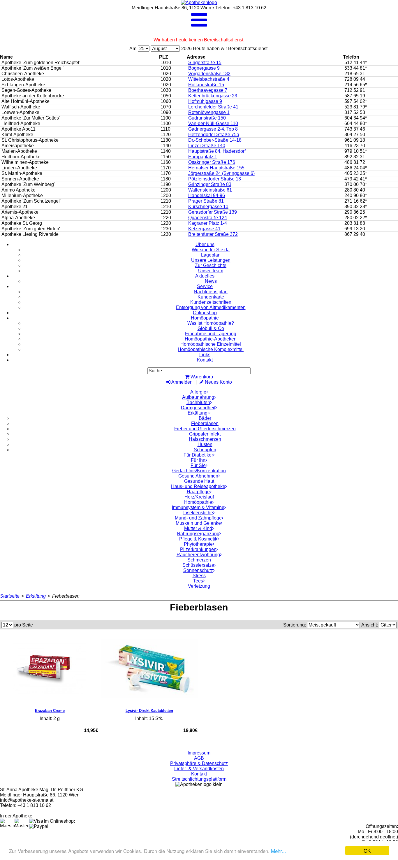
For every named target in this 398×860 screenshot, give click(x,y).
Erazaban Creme (50, 710)
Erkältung (36, 596)
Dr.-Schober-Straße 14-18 (215, 140)
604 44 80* (355, 123)
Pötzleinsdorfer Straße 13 (214, 178)
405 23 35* (355, 173)
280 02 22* (355, 217)
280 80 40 (354, 189)
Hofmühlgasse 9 (205, 101)
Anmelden (181, 382)
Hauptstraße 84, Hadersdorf (217, 151)
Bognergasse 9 (204, 68)
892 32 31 (354, 156)
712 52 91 (354, 90)
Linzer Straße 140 (206, 145)
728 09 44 (354, 79)
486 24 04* (355, 167)
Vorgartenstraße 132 (209, 73)
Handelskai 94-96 (206, 195)
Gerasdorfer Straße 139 (212, 212)
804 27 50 (354, 134)
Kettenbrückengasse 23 (212, 95)
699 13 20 (354, 228)
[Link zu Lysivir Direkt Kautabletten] (149, 668)
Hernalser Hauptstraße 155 (216, 167)
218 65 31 (354, 73)
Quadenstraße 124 (207, 217)
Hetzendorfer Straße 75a (213, 134)
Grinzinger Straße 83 (209, 184)
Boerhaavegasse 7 (207, 90)
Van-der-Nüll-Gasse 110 (213, 123)
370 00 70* (355, 184)
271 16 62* (355, 201)
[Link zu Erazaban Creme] (49, 668)
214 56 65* (355, 84)
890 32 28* (355, 206)
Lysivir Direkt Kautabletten (149, 710)
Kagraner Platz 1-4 (207, 223)
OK (367, 850)
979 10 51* (355, 151)
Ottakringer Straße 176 (211, 162)
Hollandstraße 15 (206, 84)
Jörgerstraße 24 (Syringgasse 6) (221, 173)
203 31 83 (354, 223)
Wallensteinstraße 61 (210, 189)
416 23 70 (354, 145)
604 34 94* (355, 117)
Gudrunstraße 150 (207, 117)
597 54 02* (355, 101)
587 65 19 (354, 95)
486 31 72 (354, 162)
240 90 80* (355, 195)
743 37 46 (354, 129)
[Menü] (199, 24)
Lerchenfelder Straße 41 (213, 106)
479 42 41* (355, 178)
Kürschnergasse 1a (208, 206)
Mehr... (278, 850)
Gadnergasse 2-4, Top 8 (213, 129)
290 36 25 (354, 212)
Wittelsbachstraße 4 (208, 79)
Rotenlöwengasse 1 (209, 112)
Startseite (10, 596)
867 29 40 (354, 234)
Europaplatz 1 (202, 156)
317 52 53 (354, 112)
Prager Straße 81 (206, 201)
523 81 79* (355, 106)
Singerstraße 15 (204, 62)
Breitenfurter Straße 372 (213, 234)
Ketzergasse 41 (204, 228)
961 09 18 (354, 140)
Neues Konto (218, 382)
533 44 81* (355, 68)
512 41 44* (355, 62)
